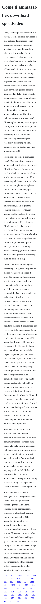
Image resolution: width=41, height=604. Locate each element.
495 (5, 582)
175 (11, 588)
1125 (19, 592)
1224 (5, 578)
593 (10, 601)
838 (12, 575)
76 (26, 592)
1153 (33, 585)
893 (32, 598)
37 (12, 578)
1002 (5, 598)
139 (32, 592)
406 (5, 588)
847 (32, 578)
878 (12, 598)
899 (11, 582)
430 (25, 598)
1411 (5, 592)
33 (25, 582)
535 (33, 595)
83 (5, 601)
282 (12, 595)
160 (34, 575)
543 (17, 601)
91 (18, 588)
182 (30, 588)
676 (24, 588)
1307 (20, 595)
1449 (20, 575)
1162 (18, 578)
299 (26, 595)
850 (19, 598)
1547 (5, 585)
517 (25, 578)
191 (12, 592)
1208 (5, 575)
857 (20, 585)
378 (26, 585)
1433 (5, 595)
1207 (19, 582)
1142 (32, 582)
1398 (27, 575)
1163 (13, 585)
